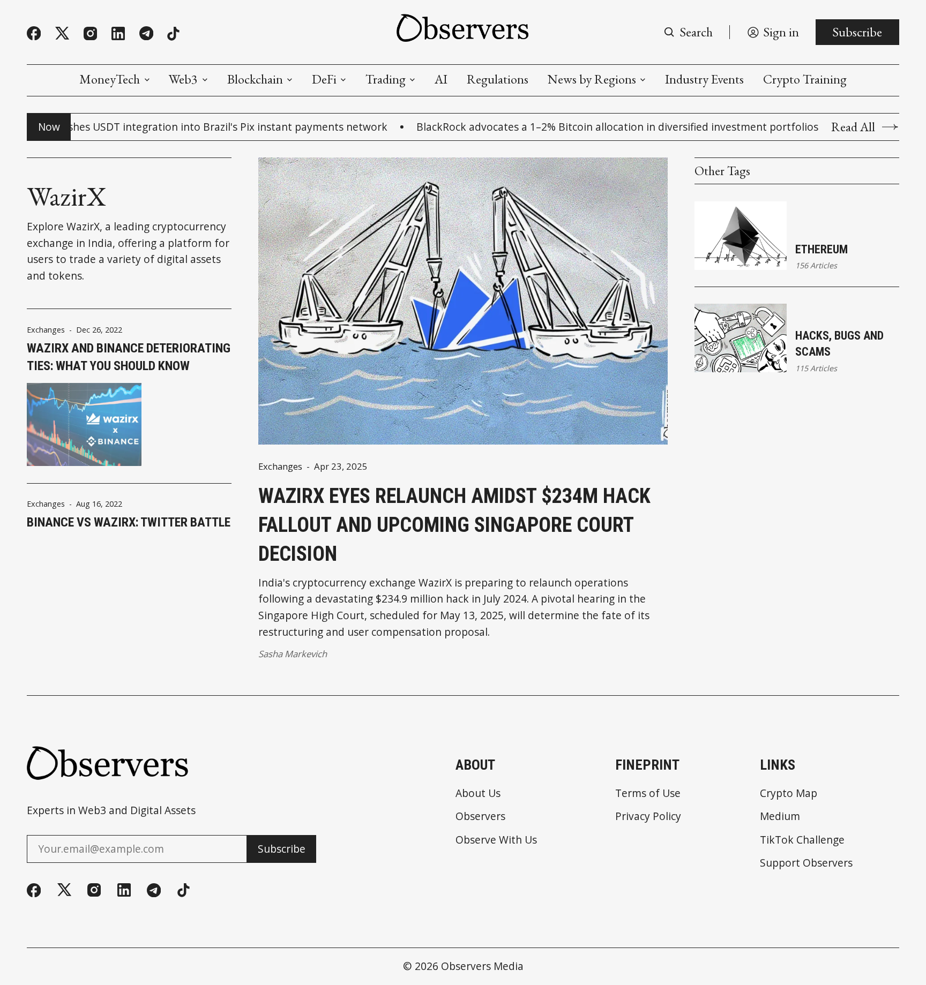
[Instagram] (90, 33)
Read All (853, 127)
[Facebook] (34, 33)
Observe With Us (496, 839)
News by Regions (592, 79)
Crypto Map (788, 793)
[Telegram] (146, 33)
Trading (385, 79)
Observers (480, 816)
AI (441, 79)
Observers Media (482, 966)
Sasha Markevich (292, 654)
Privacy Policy (648, 816)
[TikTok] (173, 34)
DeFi (324, 79)
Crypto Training (805, 79)
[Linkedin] (118, 33)
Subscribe (857, 32)
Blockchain (255, 79)
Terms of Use (648, 793)
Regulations (497, 79)
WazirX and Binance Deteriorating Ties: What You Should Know (128, 357)
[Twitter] (62, 33)
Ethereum (821, 249)
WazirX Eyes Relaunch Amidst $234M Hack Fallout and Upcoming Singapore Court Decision (454, 524)
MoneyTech (109, 79)
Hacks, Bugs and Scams (839, 343)
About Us (478, 793)
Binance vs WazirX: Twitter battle (128, 522)
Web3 (183, 79)
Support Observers (806, 863)
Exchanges (46, 330)
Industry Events (704, 79)
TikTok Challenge (802, 839)
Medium (780, 816)
